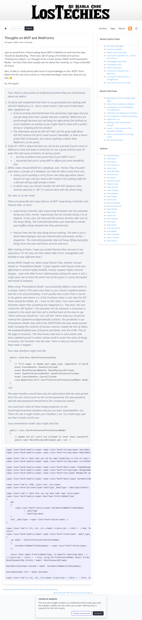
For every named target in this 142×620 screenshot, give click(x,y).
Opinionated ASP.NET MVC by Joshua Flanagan (72, 593)
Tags (112, 28)
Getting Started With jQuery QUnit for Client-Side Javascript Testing (31, 589)
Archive (103, 28)
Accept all (98, 613)
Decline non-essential (81, 613)
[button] (136, 28)
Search (29, 28)
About (121, 28)
